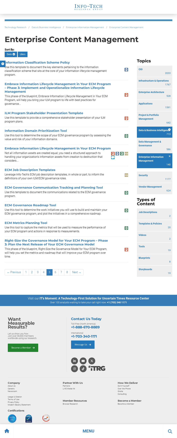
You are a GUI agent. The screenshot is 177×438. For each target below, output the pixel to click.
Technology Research (15, 27)
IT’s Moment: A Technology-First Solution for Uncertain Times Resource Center (94, 298)
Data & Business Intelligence (46, 27)
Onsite (120, 391)
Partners (66, 386)
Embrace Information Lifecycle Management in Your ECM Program (58, 148)
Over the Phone (124, 388)
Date (10, 54)
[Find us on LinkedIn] (74, 361)
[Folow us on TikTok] (83, 369)
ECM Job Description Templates (30, 170)
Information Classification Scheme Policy (37, 62)
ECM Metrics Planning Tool (26, 223)
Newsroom (12, 391)
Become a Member (21, 347)
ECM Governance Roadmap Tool (30, 205)
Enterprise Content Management (126, 27)
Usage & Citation (15, 397)
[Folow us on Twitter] (92, 361)
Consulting (122, 394)
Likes (22, 54)
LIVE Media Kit (69, 388)
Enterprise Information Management (85, 27)
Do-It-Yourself (123, 386)
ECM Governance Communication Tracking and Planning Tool (54, 187)
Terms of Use (13, 399)
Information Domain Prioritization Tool (36, 130)
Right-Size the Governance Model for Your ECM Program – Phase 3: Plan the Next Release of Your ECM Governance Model (56, 242)
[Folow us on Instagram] (74, 369)
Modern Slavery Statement (19, 405)
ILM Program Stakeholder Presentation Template (44, 113)
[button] (88, 431)
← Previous (14, 272)
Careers (11, 388)
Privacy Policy (13, 402)
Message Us (81, 344)
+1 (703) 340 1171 (117, 302)
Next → (76, 272)
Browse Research (70, 404)
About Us (12, 386)
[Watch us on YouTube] (83, 361)
